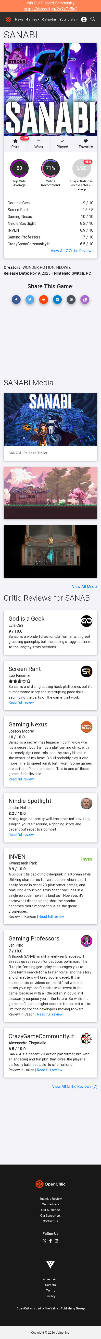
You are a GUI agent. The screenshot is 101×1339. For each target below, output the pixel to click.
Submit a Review (50, 1198)
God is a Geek (27, 618)
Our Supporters (50, 1215)
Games (31, 19)
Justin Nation (20, 807)
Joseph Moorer (21, 731)
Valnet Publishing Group (67, 1308)
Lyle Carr (16, 625)
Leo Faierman (20, 675)
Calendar (49, 19)
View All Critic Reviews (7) (74, 1086)
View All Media (84, 586)
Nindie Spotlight (30, 800)
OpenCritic (24, 1308)
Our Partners (50, 1204)
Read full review (21, 702)
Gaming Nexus (28, 724)
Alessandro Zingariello (27, 1042)
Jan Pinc (16, 945)
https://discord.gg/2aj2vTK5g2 (50, 8)
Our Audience (50, 1210)
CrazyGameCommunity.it (41, 1036)
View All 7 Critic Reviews (72, 250)
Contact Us (50, 1221)
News (19, 19)
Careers (50, 1285)
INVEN (17, 856)
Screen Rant (25, 668)
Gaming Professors (34, 938)
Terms (50, 1290)
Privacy (50, 1296)
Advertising (50, 1279)
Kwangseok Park (23, 863)
